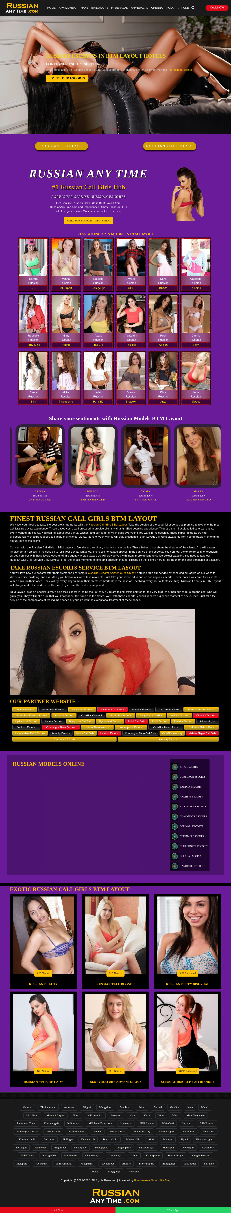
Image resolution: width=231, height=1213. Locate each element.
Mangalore (105, 1107)
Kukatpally (80, 1147)
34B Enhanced (187, 973)
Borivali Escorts (191, 826)
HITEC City (27, 1155)
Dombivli (125, 1107)
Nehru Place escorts (97, 727)
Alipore (126, 1163)
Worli (175, 1115)
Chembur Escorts (192, 836)
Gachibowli (208, 1147)
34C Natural (43, 1071)
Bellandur (49, 1139)
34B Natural (43, 973)
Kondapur (188, 1147)
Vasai (133, 1115)
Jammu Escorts (53, 721)
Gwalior (174, 1107)
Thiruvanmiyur (63, 1163)
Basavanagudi (167, 1131)
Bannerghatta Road (27, 1131)
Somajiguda (101, 1147)
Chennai (157, 7)
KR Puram (189, 1131)
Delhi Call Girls (136, 721)
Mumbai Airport (56, 1115)
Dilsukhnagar (146, 1147)
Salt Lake (209, 1163)
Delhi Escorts (159, 721)
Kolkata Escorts (179, 715)
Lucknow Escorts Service (201, 709)
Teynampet (107, 1163)
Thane (83, 7)
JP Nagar (68, 1139)
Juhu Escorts (189, 767)
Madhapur (168, 1147)
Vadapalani (87, 1163)
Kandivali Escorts (192, 866)
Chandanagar (92, 1155)
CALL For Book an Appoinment (89, 220)
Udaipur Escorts (109, 733)
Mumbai (27, 1107)
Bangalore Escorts (82, 709)
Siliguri (87, 1107)
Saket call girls (207, 721)
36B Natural (115, 1071)
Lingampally (124, 1147)
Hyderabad (119, 7)
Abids (151, 1139)
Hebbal (97, 1131)
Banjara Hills (110, 1139)
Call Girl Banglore (169, 709)
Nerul (76, 1115)
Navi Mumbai (67, 7)
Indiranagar (73, 1123)
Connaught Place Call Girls (140, 733)
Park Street (190, 1163)
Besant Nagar (175, 1155)
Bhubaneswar (48, 1107)
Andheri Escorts (25, 709)
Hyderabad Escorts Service (31, 715)
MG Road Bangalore (100, 1123)
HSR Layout (147, 1123)
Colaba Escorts (191, 856)
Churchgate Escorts (194, 846)
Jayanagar (126, 1123)
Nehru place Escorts (131, 727)
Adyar (134, 1155)
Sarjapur (186, 1123)
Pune (185, 7)
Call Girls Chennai (91, 715)
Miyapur (168, 1139)
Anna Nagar (115, 1155)
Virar (161, 1115)
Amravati (69, 1107)
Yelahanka (209, 1131)
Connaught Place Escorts (60, 727)
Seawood (116, 1115)
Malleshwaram (77, 1131)
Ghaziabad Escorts (64, 739)
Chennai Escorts (205, 715)
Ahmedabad (139, 7)
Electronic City (142, 1131)
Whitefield (168, 1123)
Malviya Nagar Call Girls (202, 733)
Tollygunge (114, 1171)
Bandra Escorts (191, 786)
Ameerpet (40, 1147)
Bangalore (99, 7)
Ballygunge (168, 1163)
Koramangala (51, 1123)
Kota (190, 1107)
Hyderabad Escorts (53, 709)
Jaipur (142, 1107)
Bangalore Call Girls (151, 715)
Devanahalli (88, 1139)
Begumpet (60, 1147)
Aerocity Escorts (60, 733)
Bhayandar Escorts (193, 816)
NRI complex (95, 1115)
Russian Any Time (145, 1180)
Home (51, 7)
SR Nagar (21, 1147)
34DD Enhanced (187, 1071)
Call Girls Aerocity (172, 733)
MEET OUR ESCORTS (68, 78)
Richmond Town (26, 1123)
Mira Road (32, 1115)
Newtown (134, 1171)
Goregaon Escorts (193, 776)
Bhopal (158, 1107)
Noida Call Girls (85, 733)
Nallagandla (49, 1155)
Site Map (164, 1180)
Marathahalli (53, 1131)
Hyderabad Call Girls (112, 709)
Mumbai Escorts (141, 709)
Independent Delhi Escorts (30, 733)
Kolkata (172, 7)
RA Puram (41, 1163)
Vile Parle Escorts (193, 806)
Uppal (184, 1139)
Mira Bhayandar (196, 1115)
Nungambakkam (200, 1155)
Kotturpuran (153, 1155)
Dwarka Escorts (183, 721)
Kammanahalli (27, 1139)
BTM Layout (207, 1123)
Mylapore (21, 1163)
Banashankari (117, 1131)
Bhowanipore (146, 1163)
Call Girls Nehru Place (165, 727)
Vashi (147, 1115)
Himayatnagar (204, 1139)
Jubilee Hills (133, 1139)
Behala (95, 1171)
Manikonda (70, 1155)
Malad (204, 1107)
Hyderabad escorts (121, 715)
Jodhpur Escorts (26, 727)
